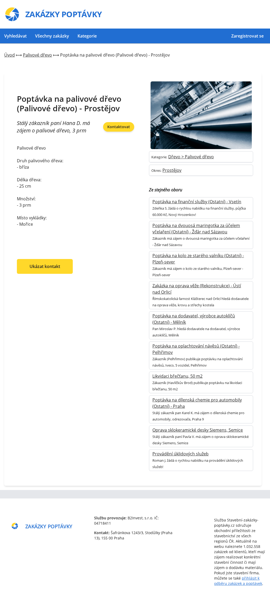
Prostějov (171, 170)
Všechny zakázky (52, 36)
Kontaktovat (118, 126)
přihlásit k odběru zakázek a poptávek (238, 581)
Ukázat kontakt (45, 266)
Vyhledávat (15, 36)
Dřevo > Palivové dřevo (191, 157)
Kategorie (87, 36)
